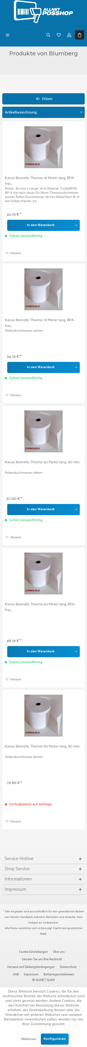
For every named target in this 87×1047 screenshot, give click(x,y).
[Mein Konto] (69, 35)
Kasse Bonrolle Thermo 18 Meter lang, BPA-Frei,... (40, 323)
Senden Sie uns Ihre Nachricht (42, 959)
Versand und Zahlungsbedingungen (31, 967)
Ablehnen (28, 1039)
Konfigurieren (55, 1039)
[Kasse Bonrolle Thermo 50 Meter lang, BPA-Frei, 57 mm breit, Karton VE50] (43, 573)
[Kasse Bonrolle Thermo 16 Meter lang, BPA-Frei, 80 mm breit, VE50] (43, 147)
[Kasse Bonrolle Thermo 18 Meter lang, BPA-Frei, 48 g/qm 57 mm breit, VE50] (43, 289)
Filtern (46, 99)
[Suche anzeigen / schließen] (48, 35)
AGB (16, 974)
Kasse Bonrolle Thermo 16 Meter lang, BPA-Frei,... (40, 181)
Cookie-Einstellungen (33, 952)
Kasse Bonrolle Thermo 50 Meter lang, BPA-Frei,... (40, 607)
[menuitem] (7, 35)
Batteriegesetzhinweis (59, 974)
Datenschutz (68, 967)
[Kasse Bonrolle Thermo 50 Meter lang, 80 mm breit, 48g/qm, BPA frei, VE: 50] (43, 431)
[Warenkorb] (79, 35)
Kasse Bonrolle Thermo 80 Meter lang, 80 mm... (43, 747)
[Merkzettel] (58, 35)
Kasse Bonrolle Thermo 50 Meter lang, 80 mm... (43, 462)
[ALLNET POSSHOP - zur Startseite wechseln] (43, 11)
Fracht (57, 928)
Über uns (59, 952)
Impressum (31, 974)
